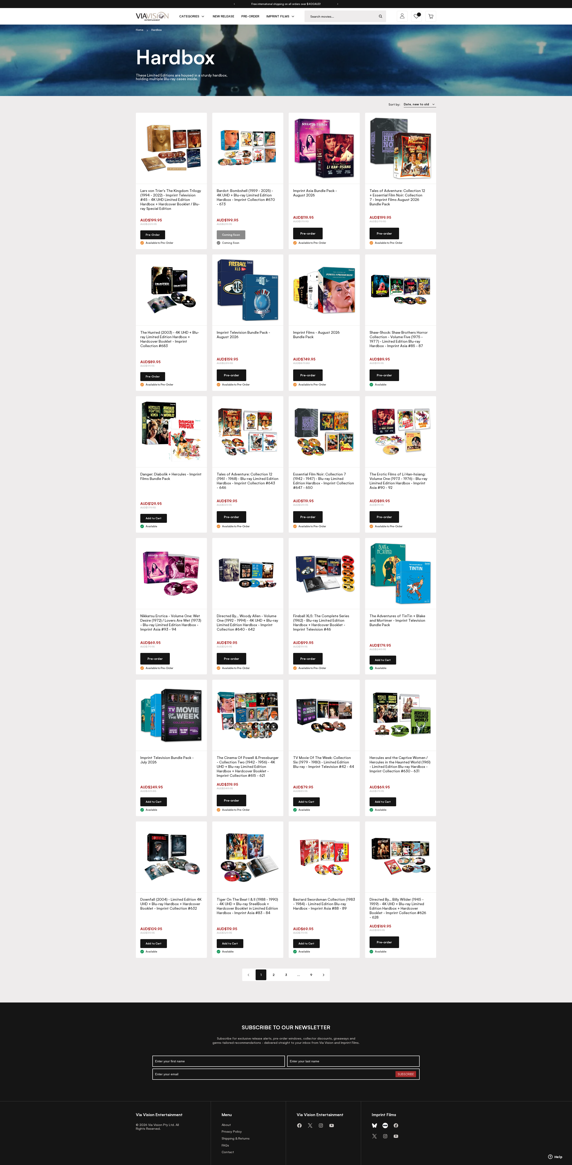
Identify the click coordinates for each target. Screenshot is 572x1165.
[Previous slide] (234, 4)
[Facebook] (299, 1125)
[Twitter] (310, 1125)
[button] (416, 16)
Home (139, 29)
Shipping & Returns (236, 1138)
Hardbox (156, 29)
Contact (228, 1152)
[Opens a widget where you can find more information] (555, 1157)
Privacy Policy (232, 1131)
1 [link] (261, 975)
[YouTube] (331, 1125)
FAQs (225, 1145)
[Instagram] (321, 1125)
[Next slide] (338, 4)
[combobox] (340, 16)
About (226, 1125)
